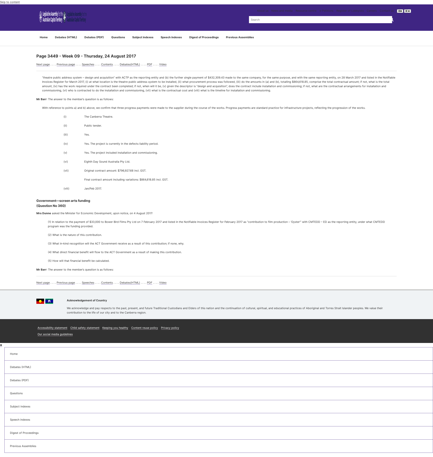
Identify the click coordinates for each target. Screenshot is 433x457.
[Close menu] (1, 345)
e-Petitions (326, 10)
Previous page (66, 64)
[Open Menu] (400, 11)
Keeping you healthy (115, 327)
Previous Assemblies (240, 37)
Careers (372, 10)
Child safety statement (84, 327)
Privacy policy (170, 327)
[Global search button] (391, 19)
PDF (149, 64)
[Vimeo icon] (393, 326)
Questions (118, 37)
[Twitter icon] (385, 326)
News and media (282, 10)
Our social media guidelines (55, 334)
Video (163, 64)
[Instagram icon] (368, 326)
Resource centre (306, 10)
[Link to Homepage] (63, 17)
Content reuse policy (144, 327)
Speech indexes (171, 37)
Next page (43, 64)
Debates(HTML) (130, 64)
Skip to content (10, 2)
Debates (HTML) (66, 37)
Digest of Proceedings (204, 37)
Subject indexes (142, 37)
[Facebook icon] (376, 326)
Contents (107, 64)
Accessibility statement (52, 327)
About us (262, 10)
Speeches (88, 64)
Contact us (387, 10)
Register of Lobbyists (350, 10)
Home (44, 37)
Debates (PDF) (94, 37)
